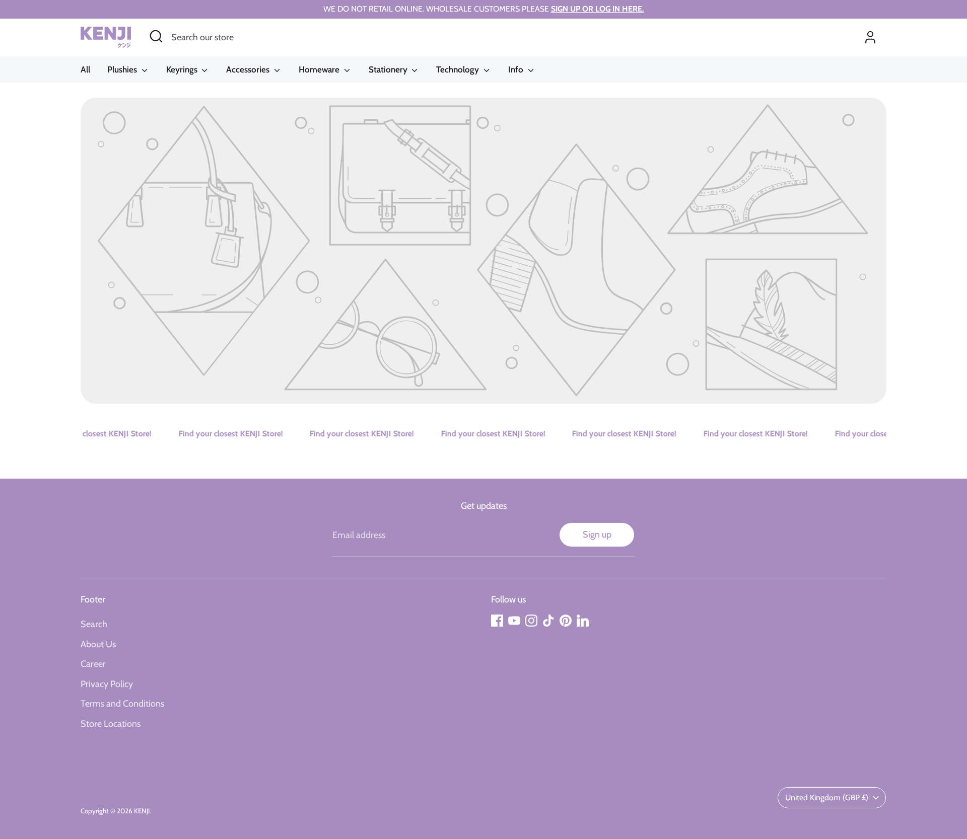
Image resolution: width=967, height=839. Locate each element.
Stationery (389, 69)
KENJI (142, 811)
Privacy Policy (107, 684)
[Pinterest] (566, 621)
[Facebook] (497, 621)
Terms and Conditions (122, 703)
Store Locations (111, 723)
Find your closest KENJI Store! (91, 433)
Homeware (320, 69)
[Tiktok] (548, 621)
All (85, 69)
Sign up (597, 534)
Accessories (248, 69)
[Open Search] (156, 36)
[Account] (870, 37)
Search (94, 624)
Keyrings (182, 69)
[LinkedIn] (583, 621)
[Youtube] (514, 621)
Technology (458, 69)
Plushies (123, 69)
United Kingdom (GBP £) (826, 797)
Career (93, 663)
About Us (98, 644)
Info (516, 69)
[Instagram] (531, 621)
